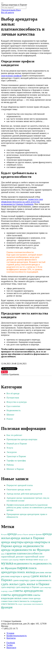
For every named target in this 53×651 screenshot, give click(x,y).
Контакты (11, 638)
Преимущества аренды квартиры (22, 439)
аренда (12, 534)
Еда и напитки (13, 406)
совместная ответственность (15, 601)
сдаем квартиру (21, 580)
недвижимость (23, 563)
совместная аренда (31, 598)
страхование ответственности (33, 604)
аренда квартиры (12, 542)
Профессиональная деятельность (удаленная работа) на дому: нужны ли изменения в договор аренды (29, 507)
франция (7, 607)
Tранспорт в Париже (16, 456)
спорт (20, 604)
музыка (7, 563)
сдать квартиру (8, 587)
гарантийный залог (34, 556)
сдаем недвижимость (40, 580)
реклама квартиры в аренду (15, 576)
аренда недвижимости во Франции (25, 550)
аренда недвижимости (28, 546)
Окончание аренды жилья (18, 489)
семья (10, 591)
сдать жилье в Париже (33, 584)
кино (35, 559)
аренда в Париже (22, 534)
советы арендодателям (16, 595)
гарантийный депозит (12, 556)
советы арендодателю (28, 590)
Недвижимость (14, 410)
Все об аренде (7, 12)
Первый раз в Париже (17, 443)
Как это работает (14, 435)
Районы (10, 465)
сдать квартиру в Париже (27, 587)
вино (3, 554)
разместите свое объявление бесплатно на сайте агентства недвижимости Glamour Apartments (22, 201)
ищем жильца (26, 559)
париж (22, 568)
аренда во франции (35, 534)
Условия (10, 633)
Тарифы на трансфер (16, 460)
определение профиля (11, 75)
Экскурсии (12, 452)
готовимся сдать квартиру (10, 560)
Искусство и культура (17, 402)
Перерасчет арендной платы (20, 485)
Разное (10, 419)
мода (41, 559)
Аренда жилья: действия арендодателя (24, 494)
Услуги (10, 448)
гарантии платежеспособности (23, 553)
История (4, 534)
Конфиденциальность (17, 635)
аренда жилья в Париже (27, 538)
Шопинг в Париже (15, 469)
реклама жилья (43, 572)
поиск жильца (26, 572)
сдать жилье (9, 584)
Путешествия (13, 397)
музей (46, 560)
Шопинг (10, 414)
